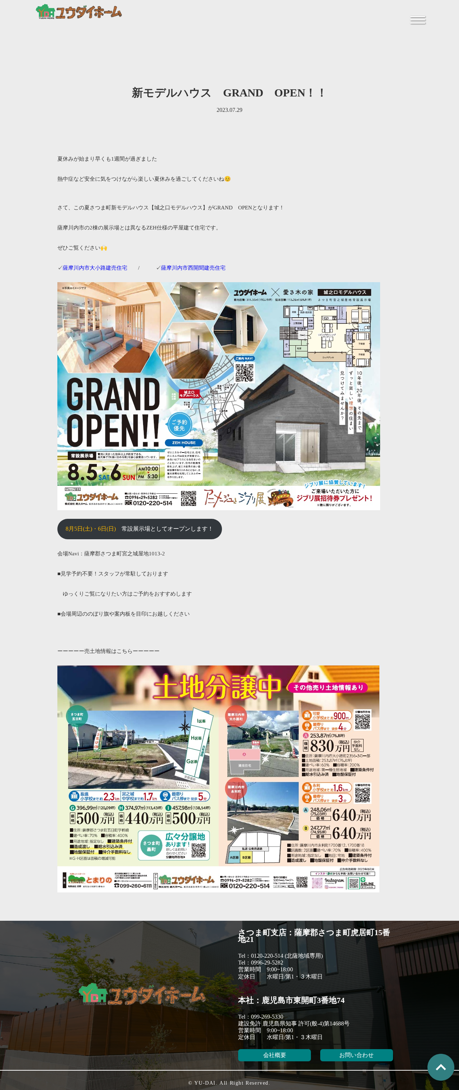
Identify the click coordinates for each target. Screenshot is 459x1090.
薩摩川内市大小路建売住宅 (95, 268)
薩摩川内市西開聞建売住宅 (193, 268)
